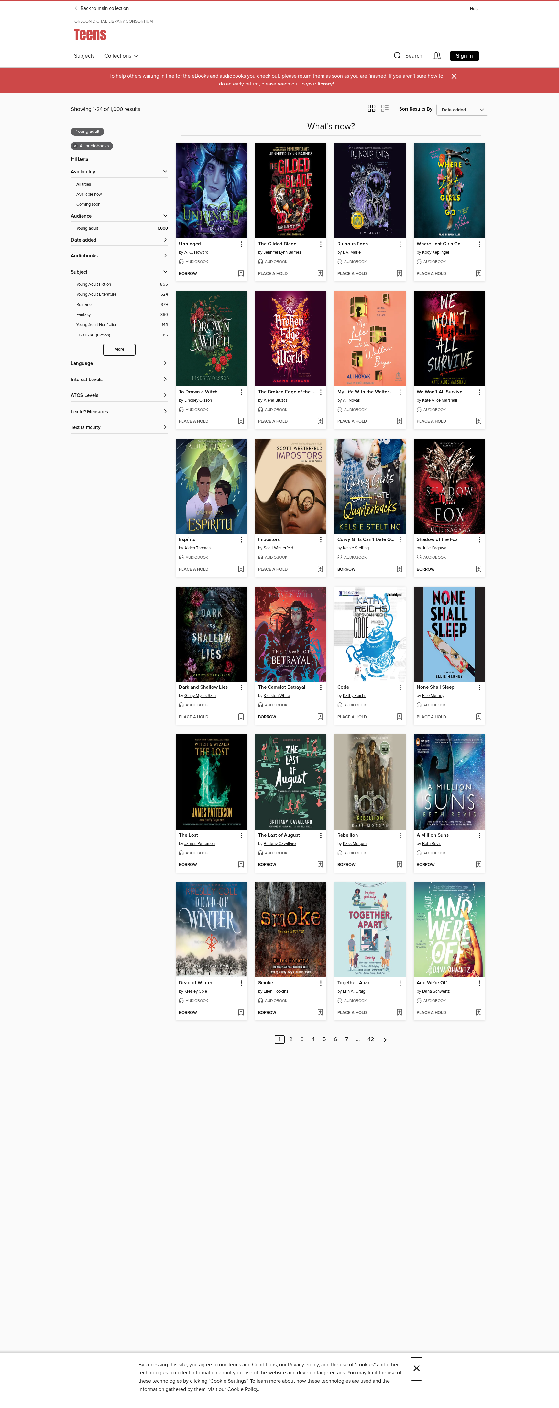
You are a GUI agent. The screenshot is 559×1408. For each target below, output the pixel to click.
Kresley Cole (195, 991)
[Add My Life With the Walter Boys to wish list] (399, 421)
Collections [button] (119, 56)
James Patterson (199, 843)
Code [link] (343, 687)
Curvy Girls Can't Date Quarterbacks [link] (367, 540)
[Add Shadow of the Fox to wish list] (479, 569)
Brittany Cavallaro (280, 843)
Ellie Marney (433, 695)
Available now (89, 194)
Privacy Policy (303, 1364)
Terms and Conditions (252, 1364)
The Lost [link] (188, 835)
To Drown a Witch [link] (198, 392)
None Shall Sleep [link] (436, 687)
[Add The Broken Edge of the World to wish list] (320, 421)
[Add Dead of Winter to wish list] (241, 1013)
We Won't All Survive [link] (439, 392)
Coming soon (88, 204)
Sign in (464, 56)
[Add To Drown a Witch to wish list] (241, 421)
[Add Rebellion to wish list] (399, 865)
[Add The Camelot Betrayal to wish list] (320, 717)
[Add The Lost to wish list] (241, 865)
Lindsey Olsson (198, 400)
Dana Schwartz (436, 991)
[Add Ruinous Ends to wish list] (399, 274)
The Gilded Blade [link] (277, 244)
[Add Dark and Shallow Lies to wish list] (241, 717)
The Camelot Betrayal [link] (281, 687)
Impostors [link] (269, 540)
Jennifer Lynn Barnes (282, 252)
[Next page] (385, 1039)
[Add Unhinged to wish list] (241, 274)
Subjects (84, 56)
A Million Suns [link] (433, 835)
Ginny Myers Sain (200, 695)
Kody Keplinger (435, 252)
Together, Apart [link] (354, 983)
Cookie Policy (242, 1389)
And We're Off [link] (432, 983)
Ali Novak (351, 400)
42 (370, 1039)
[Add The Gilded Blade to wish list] (320, 274)
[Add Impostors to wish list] (320, 569)
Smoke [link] (265, 983)
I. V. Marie (352, 252)
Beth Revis (431, 843)
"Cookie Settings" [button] (228, 1381)
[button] (407, 57)
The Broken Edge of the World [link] (287, 392)
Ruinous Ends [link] (352, 244)
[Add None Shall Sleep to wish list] (479, 717)
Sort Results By (416, 109)
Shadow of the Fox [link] (437, 540)
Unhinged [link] (190, 244)
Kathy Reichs (354, 695)
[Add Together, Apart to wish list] (399, 1013)
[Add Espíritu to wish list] (241, 569)
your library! (320, 84)
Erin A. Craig (354, 991)
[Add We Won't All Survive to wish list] (479, 421)
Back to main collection (104, 9)
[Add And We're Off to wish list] (479, 1013)
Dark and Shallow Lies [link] (203, 687)
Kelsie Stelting (356, 548)
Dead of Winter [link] (195, 983)
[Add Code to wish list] (399, 717)
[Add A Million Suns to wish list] (479, 865)
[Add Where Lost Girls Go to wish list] (479, 274)
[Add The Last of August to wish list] (320, 865)
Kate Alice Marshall (439, 400)
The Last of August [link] (279, 835)
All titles (83, 184)
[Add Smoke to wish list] (320, 1013)
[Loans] (436, 57)
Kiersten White (277, 695)
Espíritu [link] (187, 540)
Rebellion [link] (347, 835)
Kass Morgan (355, 843)
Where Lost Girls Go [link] (439, 244)
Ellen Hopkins (276, 991)
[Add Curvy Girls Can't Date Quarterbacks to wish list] (399, 569)
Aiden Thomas (197, 548)
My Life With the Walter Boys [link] (367, 392)
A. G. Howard (196, 252)
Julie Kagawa (434, 548)
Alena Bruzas (276, 400)
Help (474, 8)
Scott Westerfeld (278, 548)
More (119, 349)
